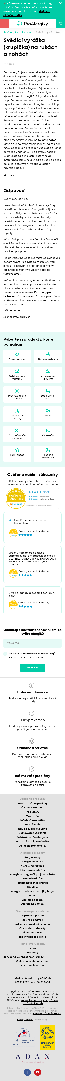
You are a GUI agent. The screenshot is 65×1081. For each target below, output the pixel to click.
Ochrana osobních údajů (32, 961)
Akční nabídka (17, 359)
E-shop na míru (25, 1020)
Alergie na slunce (32, 904)
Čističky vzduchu (48, 359)
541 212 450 (43, 982)
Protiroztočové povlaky (17, 397)
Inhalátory (48, 416)
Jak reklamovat (32, 920)
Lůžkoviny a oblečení (48, 397)
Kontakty (32, 953)
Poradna (27, 32)
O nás (32, 949)
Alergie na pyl (32, 858)
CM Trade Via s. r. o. (42, 992)
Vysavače (48, 435)
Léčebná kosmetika (48, 456)
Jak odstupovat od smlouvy (32, 924)
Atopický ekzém (32, 879)
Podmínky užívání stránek (47, 1014)
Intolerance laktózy (32, 870)
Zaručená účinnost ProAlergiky (23, 957)
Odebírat (32, 668)
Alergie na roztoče (32, 866)
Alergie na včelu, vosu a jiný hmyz (32, 891)
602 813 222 (22, 982)
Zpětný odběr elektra (32, 937)
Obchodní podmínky (32, 928)
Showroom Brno (32, 933)
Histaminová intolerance (32, 883)
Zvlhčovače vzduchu (48, 377)
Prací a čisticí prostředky (32, 842)
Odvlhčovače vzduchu (17, 377)
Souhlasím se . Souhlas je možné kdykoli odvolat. (32, 656)
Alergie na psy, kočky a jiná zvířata (32, 874)
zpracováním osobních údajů (39, 654)
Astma (32, 896)
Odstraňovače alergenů (17, 436)
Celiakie (32, 887)
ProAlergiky (10, 32)
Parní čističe (17, 455)
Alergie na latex (32, 900)
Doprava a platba (32, 916)
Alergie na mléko (32, 862)
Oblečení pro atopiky (17, 417)
